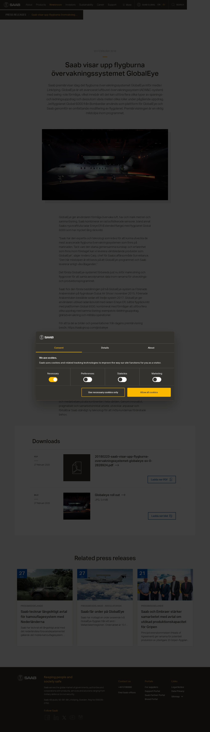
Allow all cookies (149, 392)
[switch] (87, 379)
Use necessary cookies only (103, 392)
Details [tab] (105, 347)
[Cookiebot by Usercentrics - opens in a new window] (157, 337)
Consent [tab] (59, 347)
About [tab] (151, 347)
